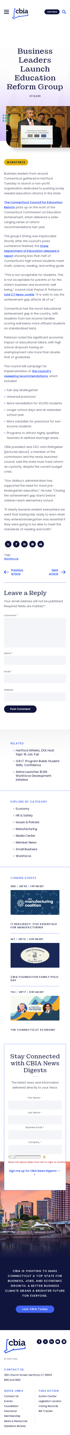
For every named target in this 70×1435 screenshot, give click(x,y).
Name (8, 653)
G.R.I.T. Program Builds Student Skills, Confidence (37, 763)
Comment (11, 615)
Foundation (11, 1406)
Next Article (53, 572)
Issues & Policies (27, 822)
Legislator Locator (50, 1401)
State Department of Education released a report (31, 251)
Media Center (25, 836)
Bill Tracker (46, 1411)
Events (8, 1401)
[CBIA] (20, 14)
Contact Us (11, 1396)
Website (8, 689)
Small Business (26, 849)
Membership (12, 1416)
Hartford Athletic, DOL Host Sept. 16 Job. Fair (35, 752)
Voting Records (48, 1406)
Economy (22, 809)
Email (8, 671)
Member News (26, 842)
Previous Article (17, 572)
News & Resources (16, 1421)
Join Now (52, 11)
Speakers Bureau (15, 1426)
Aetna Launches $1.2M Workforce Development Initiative (33, 776)
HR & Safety (24, 815)
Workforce (11, 559)
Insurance (10, 1411)
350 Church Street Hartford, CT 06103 (28, 1375)
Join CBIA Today (35, 1309)
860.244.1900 (12, 1380)
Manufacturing (26, 829)
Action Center (48, 1396)
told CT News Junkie (19, 294)
